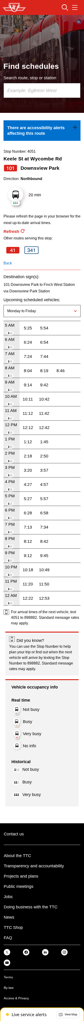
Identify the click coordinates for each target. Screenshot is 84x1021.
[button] (68, 1014)
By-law (9, 988)
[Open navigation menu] (74, 7)
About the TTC (17, 855)
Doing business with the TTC (30, 907)
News (9, 917)
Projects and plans (21, 876)
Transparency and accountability (34, 866)
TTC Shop (13, 927)
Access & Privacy (16, 998)
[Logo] (14, 7)
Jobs (8, 896)
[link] (42, 130)
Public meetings (18, 886)
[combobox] (42, 90)
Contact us (14, 834)
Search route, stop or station (30, 78)
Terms (8, 977)
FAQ (8, 937)
